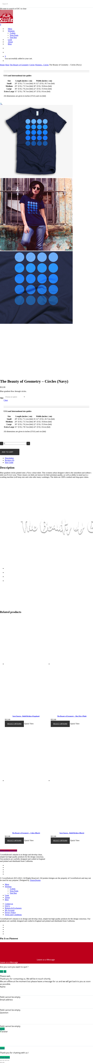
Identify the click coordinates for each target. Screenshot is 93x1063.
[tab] (49, 458)
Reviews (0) (9, 460)
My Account (9, 910)
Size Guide (9, 462)
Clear (6, 400)
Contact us (9, 904)
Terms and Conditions (13, 915)
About (7, 897)
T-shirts (12, 889)
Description (9, 458)
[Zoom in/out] (8, 1060)
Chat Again (5, 1057)
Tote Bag (13, 893)
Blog (7, 900)
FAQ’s (7, 906)
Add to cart (7, 452)
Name (2, 986)
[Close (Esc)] (1, 1060)
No (5, 971)
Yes (1, 971)
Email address (6, 999)
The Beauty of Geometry (19, 65)
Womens (8, 887)
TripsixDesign (35, 880)
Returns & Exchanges (13, 908)
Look (7, 895)
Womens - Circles (42, 65)
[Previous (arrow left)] (1, 1062)
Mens (7, 884)
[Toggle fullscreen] (6, 1060)
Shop (7, 65)
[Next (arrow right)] (3, 1062)
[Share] (3, 1060)
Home (2, 65)
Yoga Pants (14, 891)
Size (1, 398)
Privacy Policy (10, 912)
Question (4, 1012)
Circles (32, 65)
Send (2, 1029)
